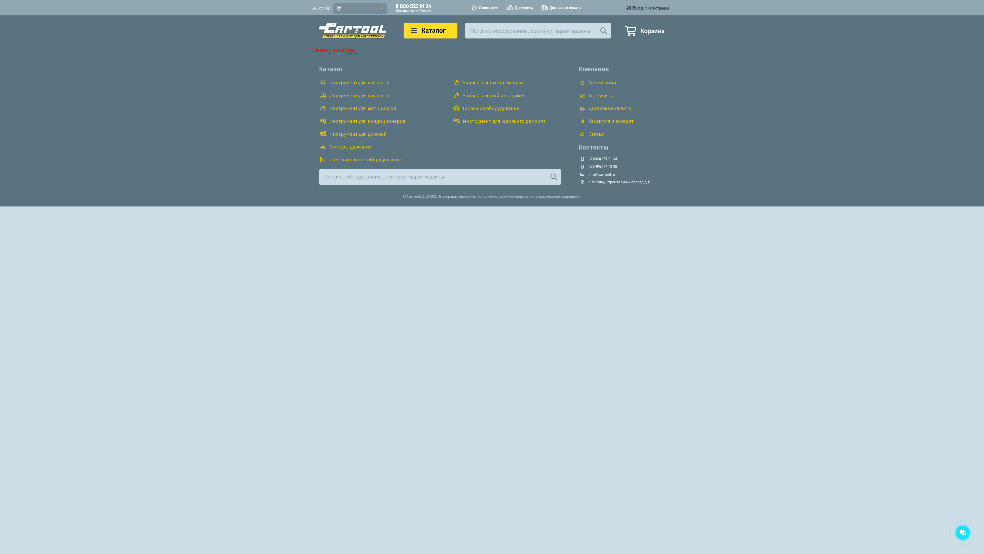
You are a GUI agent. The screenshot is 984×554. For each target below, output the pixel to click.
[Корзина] (630, 33)
